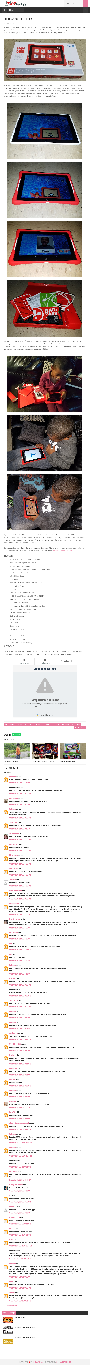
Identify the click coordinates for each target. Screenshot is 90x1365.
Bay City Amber (14, 919)
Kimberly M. (13, 1068)
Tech (78, 725)
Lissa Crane (13, 855)
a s (10, 1195)
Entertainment (29, 725)
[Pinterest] (56, 2)
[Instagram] (59, 2)
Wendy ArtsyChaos (16, 1184)
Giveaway (46, 725)
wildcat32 (12, 1206)
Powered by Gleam (46, 715)
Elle (10, 954)
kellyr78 (12, 1112)
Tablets (73, 725)
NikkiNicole (13, 1171)
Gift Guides (38, 725)
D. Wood (12, 978)
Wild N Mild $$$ (15, 1044)
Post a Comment (12, 1305)
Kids (52, 725)
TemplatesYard (38, 1362)
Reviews (57, 725)
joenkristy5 (13, 932)
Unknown (12, 809)
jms (10, 943)
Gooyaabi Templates (63, 1362)
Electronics (19, 725)
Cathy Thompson (15, 890)
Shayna (12, 1292)
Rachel (11, 1055)
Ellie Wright (13, 798)
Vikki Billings (14, 833)
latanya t (12, 776)
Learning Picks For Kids (67, 761)
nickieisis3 (13, 844)
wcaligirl (12, 1079)
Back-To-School (9, 725)
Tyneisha (12, 879)
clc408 (11, 1228)
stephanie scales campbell (19, 1123)
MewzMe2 (12, 1101)
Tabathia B (13, 822)
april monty (13, 1033)
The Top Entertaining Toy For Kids (43, 761)
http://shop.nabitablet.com (62, 550)
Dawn (11, 1239)
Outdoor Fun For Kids (11, 761)
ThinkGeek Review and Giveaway (25, 1327)
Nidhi (11, 1281)
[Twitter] (52, 2)
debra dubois (14, 903)
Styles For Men (20, 1317)
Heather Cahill (14, 1217)
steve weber (13, 1000)
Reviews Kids (65, 725)
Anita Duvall (13, 868)
